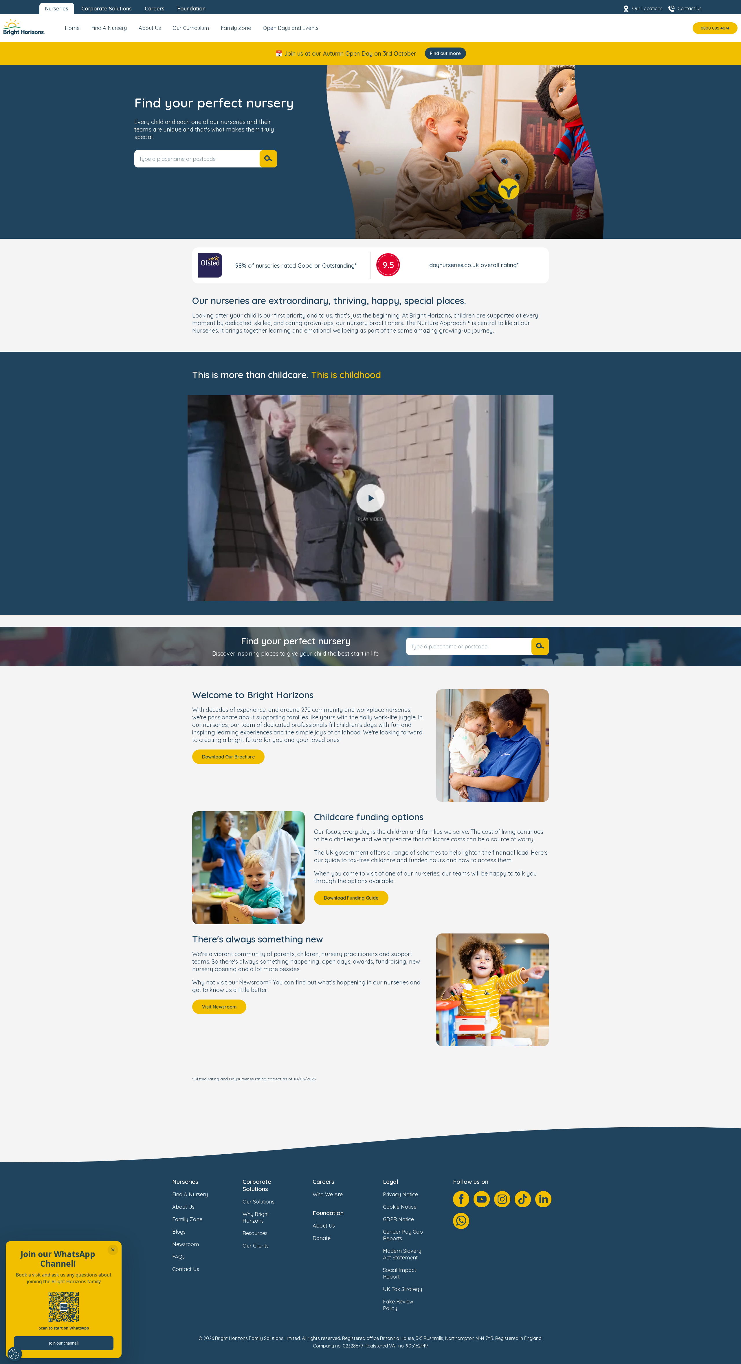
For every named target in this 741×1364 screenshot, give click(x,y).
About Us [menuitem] (150, 28)
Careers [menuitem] (154, 8)
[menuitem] (72, 30)
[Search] (268, 158)
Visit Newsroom (219, 1007)
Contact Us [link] (185, 1269)
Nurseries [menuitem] (56, 8)
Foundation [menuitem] (191, 8)
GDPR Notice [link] (398, 1219)
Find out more (445, 53)
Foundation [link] (328, 1213)
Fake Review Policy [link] (398, 1305)
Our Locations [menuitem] (647, 8)
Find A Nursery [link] (190, 1194)
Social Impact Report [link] (399, 1273)
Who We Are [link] (328, 1194)
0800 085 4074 (715, 28)
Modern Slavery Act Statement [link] (402, 1254)
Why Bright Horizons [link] (256, 1217)
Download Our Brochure (228, 757)
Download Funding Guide (351, 898)
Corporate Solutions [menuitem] (106, 8)
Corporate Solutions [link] (257, 1185)
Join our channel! (64, 1343)
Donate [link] (322, 1238)
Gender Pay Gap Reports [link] (403, 1235)
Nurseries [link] (185, 1181)
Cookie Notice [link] (400, 1206)
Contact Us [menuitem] (690, 8)
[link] (24, 28)
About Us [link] (183, 1206)
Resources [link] (255, 1233)
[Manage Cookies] (15, 1354)
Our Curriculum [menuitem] (191, 28)
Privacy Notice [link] (400, 1194)
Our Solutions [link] (258, 1201)
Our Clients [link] (256, 1245)
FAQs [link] (178, 1256)
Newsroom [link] (185, 1244)
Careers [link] (323, 1181)
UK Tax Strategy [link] (402, 1289)
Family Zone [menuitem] (236, 28)
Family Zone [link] (187, 1219)
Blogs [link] (179, 1231)
